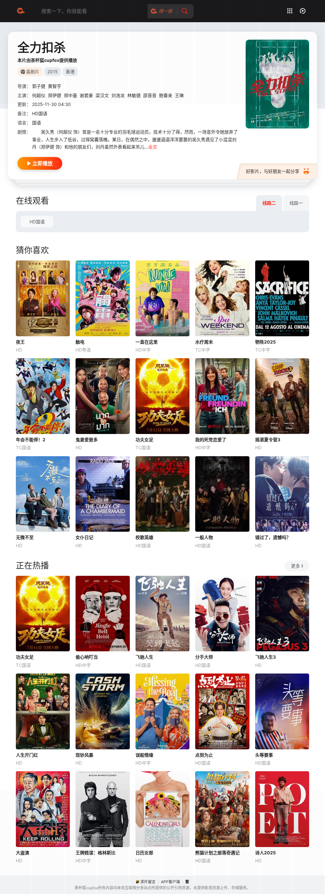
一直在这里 (147, 342)
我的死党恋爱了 (210, 439)
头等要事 (264, 755)
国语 (36, 122)
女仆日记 (84, 537)
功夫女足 (144, 439)
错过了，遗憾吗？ (273, 537)
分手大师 (204, 657)
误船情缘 (144, 755)
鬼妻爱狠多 (87, 439)
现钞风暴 (84, 755)
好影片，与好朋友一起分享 (272, 171)
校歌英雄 (144, 537)
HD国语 (37, 221)
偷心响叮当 (87, 657)
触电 (80, 342)
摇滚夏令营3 (267, 439)
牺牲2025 (265, 342)
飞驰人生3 (265, 657)
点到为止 (204, 755)
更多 (295, 566)
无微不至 (25, 537)
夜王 (20, 342)
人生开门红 (27, 755)
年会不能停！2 (30, 439)
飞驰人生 (144, 657)
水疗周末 (204, 342)
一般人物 (204, 537)
